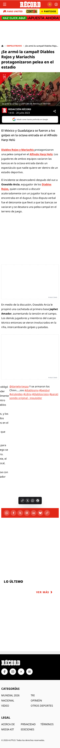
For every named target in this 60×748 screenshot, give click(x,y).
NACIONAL (7, 700)
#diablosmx (31, 390)
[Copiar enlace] (22, 500)
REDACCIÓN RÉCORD (19, 109)
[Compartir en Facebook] (37, 500)
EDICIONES (27, 729)
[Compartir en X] (27, 500)
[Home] (2, 46)
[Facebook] (13, 513)
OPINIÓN (36, 700)
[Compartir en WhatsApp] (32, 500)
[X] (20, 513)
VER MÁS (42, 592)
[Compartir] (54, 111)
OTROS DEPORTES (42, 705)
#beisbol (44, 390)
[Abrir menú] (4, 4)
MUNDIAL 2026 (10, 695)
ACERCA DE (8, 724)
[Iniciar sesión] (56, 4)
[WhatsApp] (7, 513)
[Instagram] (13, 671)
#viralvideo (16, 394)
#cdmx (27, 394)
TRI (33, 695)
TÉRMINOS (47, 724)
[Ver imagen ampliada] (30, 89)
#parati (53, 394)
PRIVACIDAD (28, 724)
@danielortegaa (19, 386)
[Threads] (27, 513)
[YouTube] (29, 671)
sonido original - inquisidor (25, 398)
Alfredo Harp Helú (41, 154)
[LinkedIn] (33, 513)
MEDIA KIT (7, 729)
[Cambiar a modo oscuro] (49, 4)
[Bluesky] (40, 513)
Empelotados (14, 46)
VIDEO (5, 705)
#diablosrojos (40, 394)
